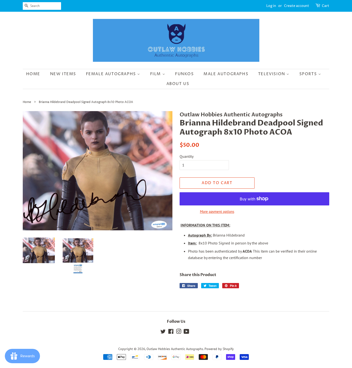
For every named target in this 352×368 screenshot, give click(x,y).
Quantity (186, 156)
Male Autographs (226, 74)
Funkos (184, 74)
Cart (325, 6)
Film (156, 74)
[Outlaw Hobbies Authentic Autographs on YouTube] (186, 332)
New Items (63, 74)
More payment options (217, 211)
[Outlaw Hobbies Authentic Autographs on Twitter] (163, 332)
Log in (271, 6)
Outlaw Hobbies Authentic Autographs (175, 349)
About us (177, 83)
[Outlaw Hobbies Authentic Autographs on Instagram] (178, 332)
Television (272, 74)
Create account (296, 6)
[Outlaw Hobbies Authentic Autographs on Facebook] (171, 332)
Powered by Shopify (219, 349)
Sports (308, 74)
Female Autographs (111, 74)
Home (33, 74)
